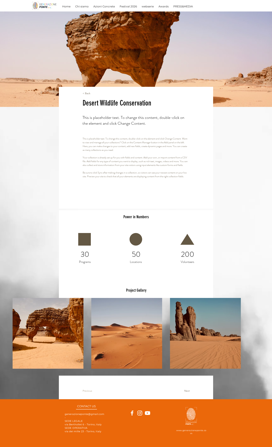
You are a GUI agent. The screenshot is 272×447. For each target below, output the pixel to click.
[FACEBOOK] (132, 419)
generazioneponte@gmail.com (84, 420)
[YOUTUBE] (147, 419)
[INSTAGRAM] (139, 419)
